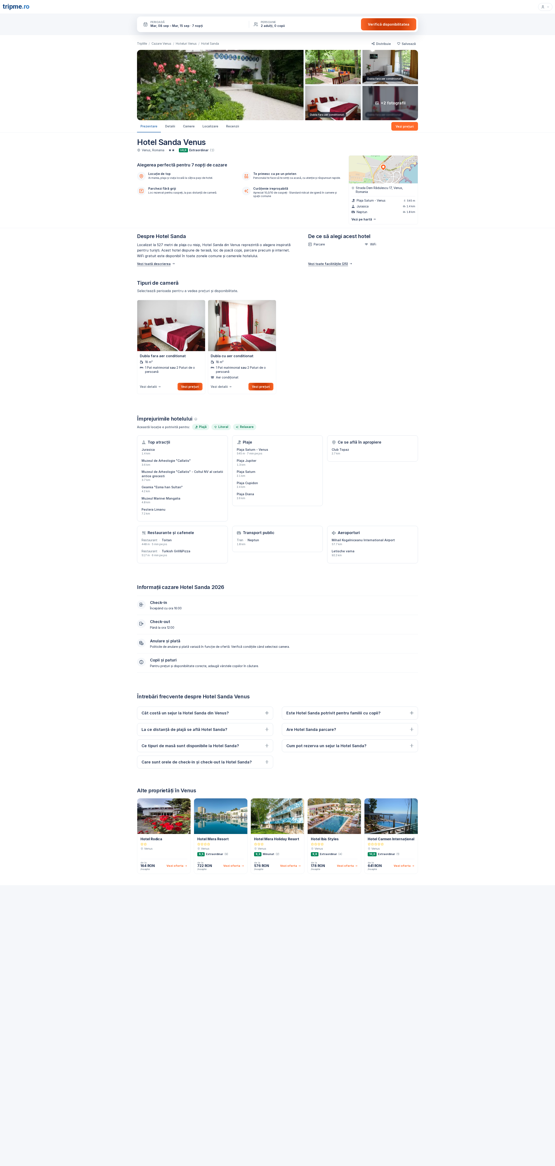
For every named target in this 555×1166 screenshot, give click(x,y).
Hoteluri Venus (186, 43)
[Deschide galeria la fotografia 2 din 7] (333, 67)
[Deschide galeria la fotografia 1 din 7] (220, 85)
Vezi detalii (148, 386)
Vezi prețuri (405, 126)
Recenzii (232, 126)
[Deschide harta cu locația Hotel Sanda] (383, 169)
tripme (16, 6)
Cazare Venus (161, 43)
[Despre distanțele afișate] (195, 419)
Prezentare (148, 126)
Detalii (170, 126)
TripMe (142, 43)
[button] (194, 24)
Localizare (210, 126)
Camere (189, 126)
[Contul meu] (545, 7)
